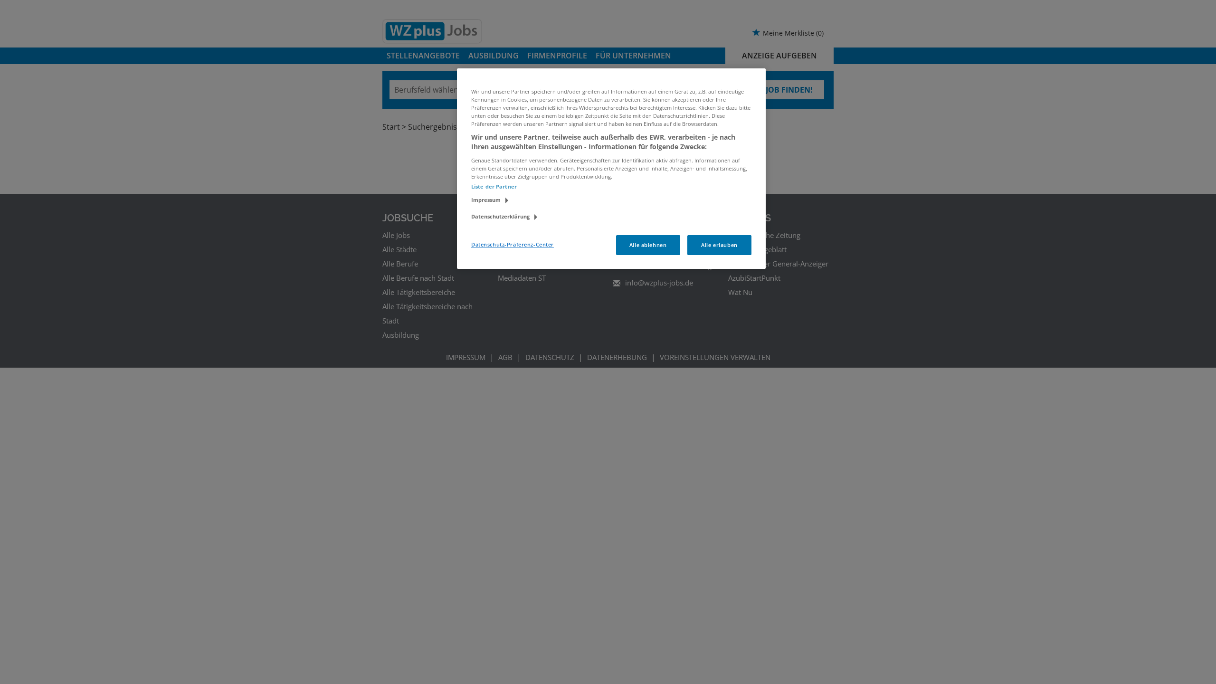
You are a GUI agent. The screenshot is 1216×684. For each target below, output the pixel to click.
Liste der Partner (494, 186)
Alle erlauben (719, 244)
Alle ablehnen (647, 244)
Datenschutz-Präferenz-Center (512, 244)
